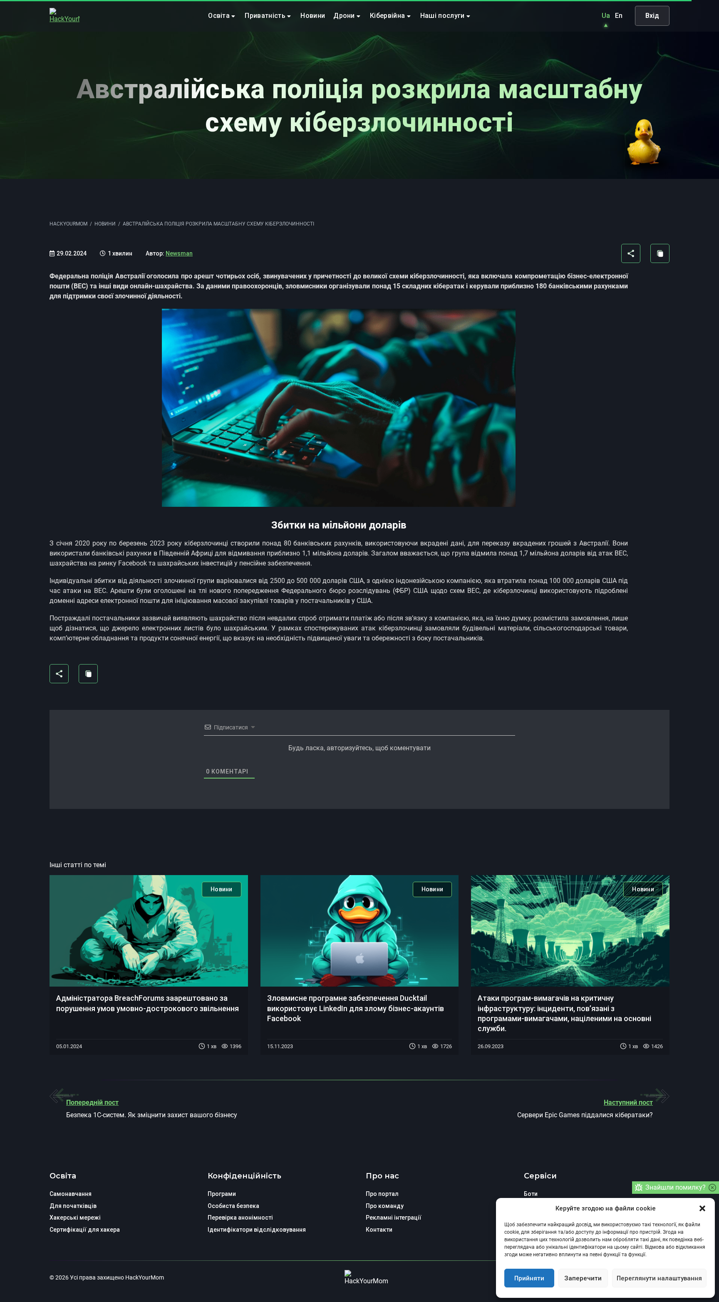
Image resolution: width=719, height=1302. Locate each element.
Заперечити (583, 1278)
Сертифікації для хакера (85, 1229)
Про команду (385, 1206)
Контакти (379, 1229)
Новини (312, 16)
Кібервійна (388, 16)
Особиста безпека (233, 1206)
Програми (222, 1193)
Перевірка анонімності (240, 1217)
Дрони (345, 16)
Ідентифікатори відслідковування (257, 1229)
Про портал (382, 1193)
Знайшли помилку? (675, 1187)
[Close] (712, 1187)
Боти (531, 1193)
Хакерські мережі (75, 1217)
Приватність (266, 16)
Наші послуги (443, 16)
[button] (702, 1208)
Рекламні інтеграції (393, 1217)
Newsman (179, 253)
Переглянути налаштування (659, 1278)
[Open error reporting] (639, 1187)
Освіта (219, 16)
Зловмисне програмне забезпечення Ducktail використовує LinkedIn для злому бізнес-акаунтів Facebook (355, 1008)
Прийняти (529, 1278)
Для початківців (73, 1206)
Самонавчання (71, 1193)
